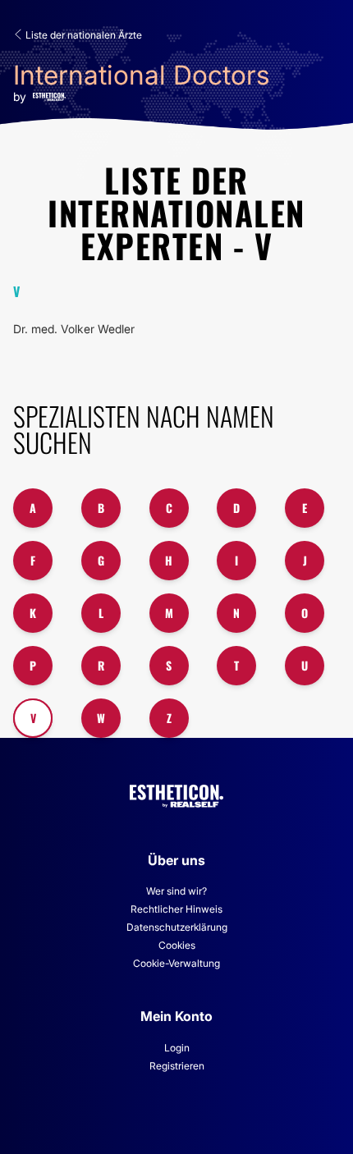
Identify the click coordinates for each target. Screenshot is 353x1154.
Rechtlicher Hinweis (176, 909)
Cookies (176, 945)
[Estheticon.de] (176, 793)
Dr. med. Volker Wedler (74, 329)
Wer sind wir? (176, 891)
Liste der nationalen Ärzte (82, 35)
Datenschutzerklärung (176, 927)
